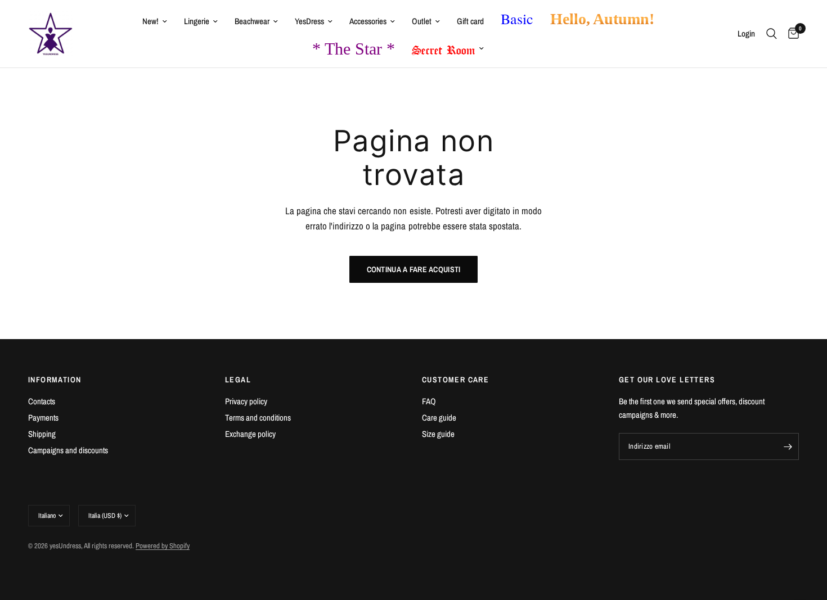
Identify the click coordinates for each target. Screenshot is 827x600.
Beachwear (252, 21)
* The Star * (353, 48)
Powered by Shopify (163, 546)
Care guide (439, 417)
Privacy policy (246, 401)
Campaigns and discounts (68, 450)
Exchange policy (250, 434)
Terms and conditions (258, 417)
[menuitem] (155, 21)
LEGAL (238, 380)
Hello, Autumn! (602, 19)
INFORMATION (54, 380)
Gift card (470, 21)
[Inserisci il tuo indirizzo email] (787, 446)
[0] (791, 33)
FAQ (429, 401)
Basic (517, 18)
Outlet (422, 21)
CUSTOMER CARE (455, 380)
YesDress (309, 21)
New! (150, 21)
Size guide (438, 434)
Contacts (41, 401)
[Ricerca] (772, 33)
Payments (43, 417)
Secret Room (443, 48)
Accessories (367, 21)
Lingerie (196, 21)
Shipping (42, 434)
